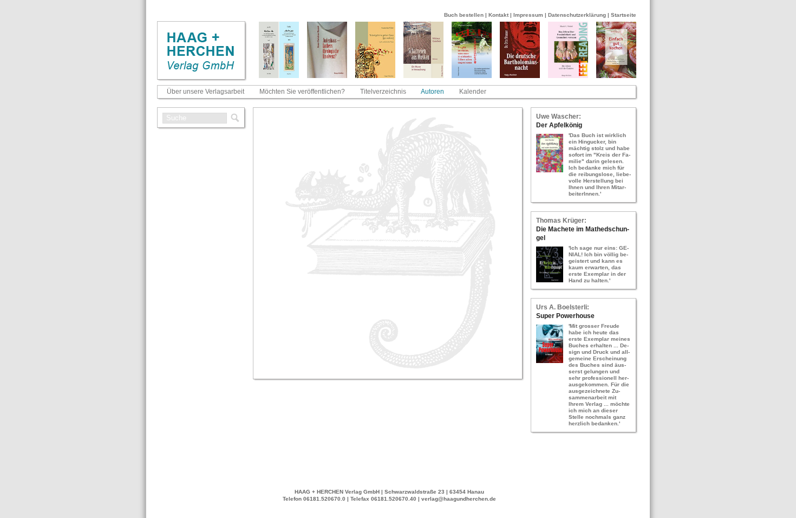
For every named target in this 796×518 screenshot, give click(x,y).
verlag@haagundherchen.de (458, 499)
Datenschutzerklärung (577, 15)
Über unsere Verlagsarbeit (205, 91)
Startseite (623, 15)
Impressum (528, 15)
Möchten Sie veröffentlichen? (302, 91)
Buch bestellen (464, 15)
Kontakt (498, 15)
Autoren (432, 91)
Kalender (472, 91)
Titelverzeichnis (383, 91)
